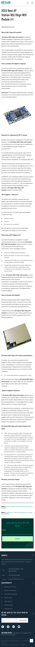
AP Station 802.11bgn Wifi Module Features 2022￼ (17, 507)
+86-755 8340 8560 (14, 575)
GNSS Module (8, 605)
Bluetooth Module (10, 587)
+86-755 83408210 (14, 569)
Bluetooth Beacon (10, 590)
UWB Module (8, 608)
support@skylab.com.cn (16, 579)
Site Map (22, 644)
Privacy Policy (14, 644)
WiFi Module (8, 601)
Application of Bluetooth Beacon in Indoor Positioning (17, 513)
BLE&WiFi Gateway (10, 594)
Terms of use (5, 644)
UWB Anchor (8, 598)
